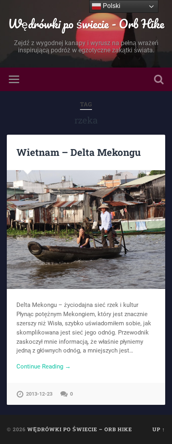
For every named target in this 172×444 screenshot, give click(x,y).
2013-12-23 (39, 394)
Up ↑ (158, 429)
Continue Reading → (43, 366)
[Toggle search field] (159, 79)
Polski (110, 5)
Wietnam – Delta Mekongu (78, 152)
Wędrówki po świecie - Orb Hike (86, 24)
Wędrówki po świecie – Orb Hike (79, 429)
